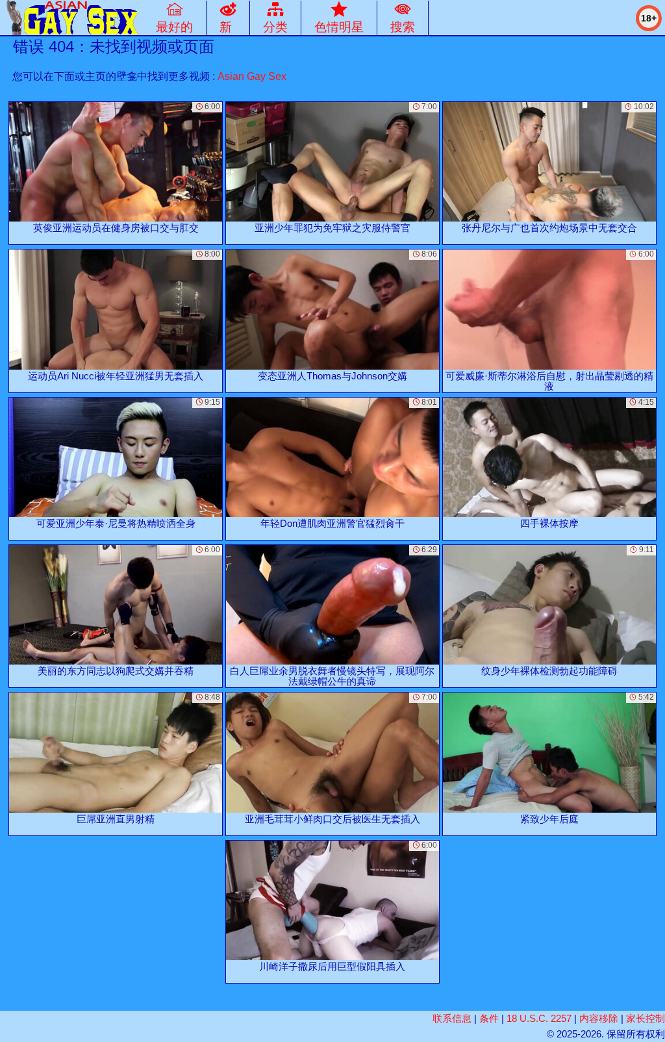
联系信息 (452, 1018)
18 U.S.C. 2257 (539, 1018)
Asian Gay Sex (252, 76)
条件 (489, 1018)
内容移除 (598, 1018)
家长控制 (645, 1018)
